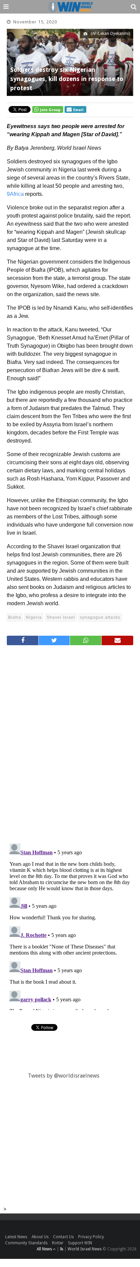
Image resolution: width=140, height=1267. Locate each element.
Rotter (58, 1243)
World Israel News (85, 1249)
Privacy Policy (91, 1236)
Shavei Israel (61, 617)
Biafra (14, 617)
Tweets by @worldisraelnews (63, 1075)
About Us (40, 1236)
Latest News (16, 1236)
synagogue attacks (100, 617)
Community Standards (26, 1243)
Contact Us (63, 1236)
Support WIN (80, 1243)
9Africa (15, 194)
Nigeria (34, 617)
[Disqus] (70, 741)
